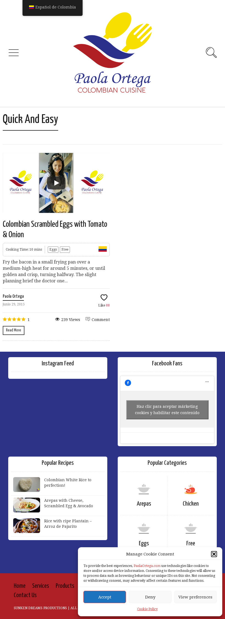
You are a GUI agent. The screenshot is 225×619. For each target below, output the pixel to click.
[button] (214, 554)
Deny (150, 597)
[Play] (56, 183)
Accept (104, 597)
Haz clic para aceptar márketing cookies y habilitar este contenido (167, 409)
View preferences (195, 597)
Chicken (191, 504)
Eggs (53, 249)
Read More (13, 330)
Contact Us (25, 595)
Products (65, 586)
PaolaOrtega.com (147, 566)
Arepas (144, 504)
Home (20, 586)
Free (64, 249)
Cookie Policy (147, 609)
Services (40, 586)
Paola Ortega (13, 296)
